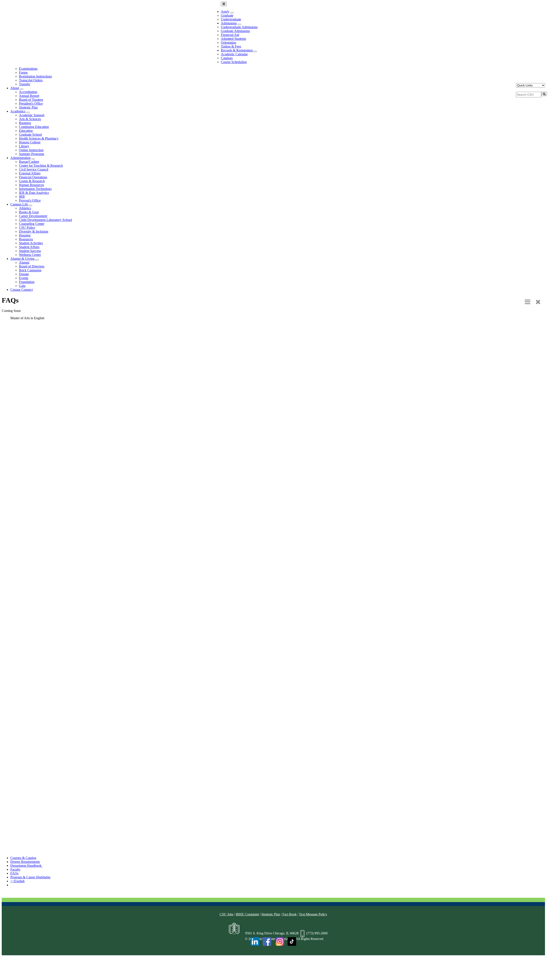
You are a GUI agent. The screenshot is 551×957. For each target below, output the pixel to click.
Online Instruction (31, 150)
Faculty (15, 869)
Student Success (30, 251)
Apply (225, 11)
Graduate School (30, 134)
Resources (26, 239)
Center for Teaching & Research (41, 165)
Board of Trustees (31, 99)
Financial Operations (33, 177)
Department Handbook (26, 865)
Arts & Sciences (30, 119)
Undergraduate (231, 19)
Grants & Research (32, 181)
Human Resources (31, 185)
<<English (17, 881)
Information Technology (35, 189)
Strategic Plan (28, 107)
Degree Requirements (25, 862)
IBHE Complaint (247, 914)
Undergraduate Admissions (239, 27)
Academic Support (31, 115)
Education (26, 130)
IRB (22, 196)
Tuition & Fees (231, 46)
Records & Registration (237, 50)
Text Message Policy (313, 914)
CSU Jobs (226, 914)
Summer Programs (31, 154)
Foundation (26, 282)
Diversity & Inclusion (33, 231)
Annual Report (29, 96)
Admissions (229, 23)
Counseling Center (31, 224)
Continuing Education (34, 127)
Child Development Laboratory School (45, 220)
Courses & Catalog (23, 858)
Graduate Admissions (235, 31)
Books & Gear (29, 212)
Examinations (28, 68)
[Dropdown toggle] (232, 12)
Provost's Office (30, 200)
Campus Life (19, 204)
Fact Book (289, 914)
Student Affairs (29, 247)
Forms (23, 72)
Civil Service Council (33, 169)
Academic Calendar (234, 54)
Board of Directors (31, 266)
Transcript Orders (31, 80)
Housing (25, 235)
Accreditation (28, 92)
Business (25, 123)
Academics (17, 111)
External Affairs (29, 173)
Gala (22, 286)
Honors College (29, 142)
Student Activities (31, 243)
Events (23, 278)
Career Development (33, 216)
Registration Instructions (35, 76)
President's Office (31, 103)
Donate (24, 274)
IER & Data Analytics (34, 193)
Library (24, 146)
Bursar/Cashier (29, 161)
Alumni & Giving (22, 258)
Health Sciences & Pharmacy (39, 138)
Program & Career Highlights (30, 877)
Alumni (24, 262)
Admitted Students (233, 38)
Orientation (228, 42)
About (14, 88)
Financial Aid (230, 35)
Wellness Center (30, 255)
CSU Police (27, 227)
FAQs (14, 873)
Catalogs (227, 58)
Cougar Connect (21, 289)
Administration (20, 158)
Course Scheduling (234, 62)
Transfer (24, 84)
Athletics (25, 208)
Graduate (227, 15)
